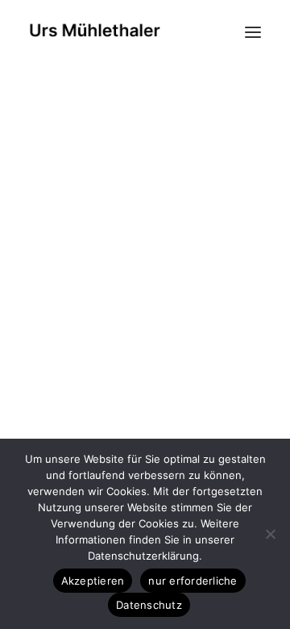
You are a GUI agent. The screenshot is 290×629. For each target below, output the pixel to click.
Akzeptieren (93, 580)
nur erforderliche (192, 580)
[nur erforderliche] (270, 534)
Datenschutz (149, 604)
